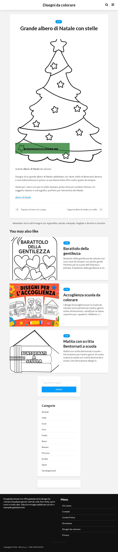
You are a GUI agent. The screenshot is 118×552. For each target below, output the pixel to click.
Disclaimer (67, 523)
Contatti (66, 511)
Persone (46, 453)
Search (59, 389)
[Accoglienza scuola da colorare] (34, 304)
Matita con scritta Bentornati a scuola (79, 343)
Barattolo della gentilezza (76, 251)
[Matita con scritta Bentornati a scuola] (34, 351)
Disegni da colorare (59, 5)
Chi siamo (66, 505)
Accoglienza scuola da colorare (81, 297)
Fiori (44, 429)
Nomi (44, 441)
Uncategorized (49, 470)
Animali (45, 412)
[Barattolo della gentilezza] (34, 258)
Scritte (45, 459)
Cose (58, 22)
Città (44, 418)
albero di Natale (31, 169)
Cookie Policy (68, 517)
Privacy (65, 535)
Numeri (45, 447)
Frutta (44, 435)
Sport (44, 464)
